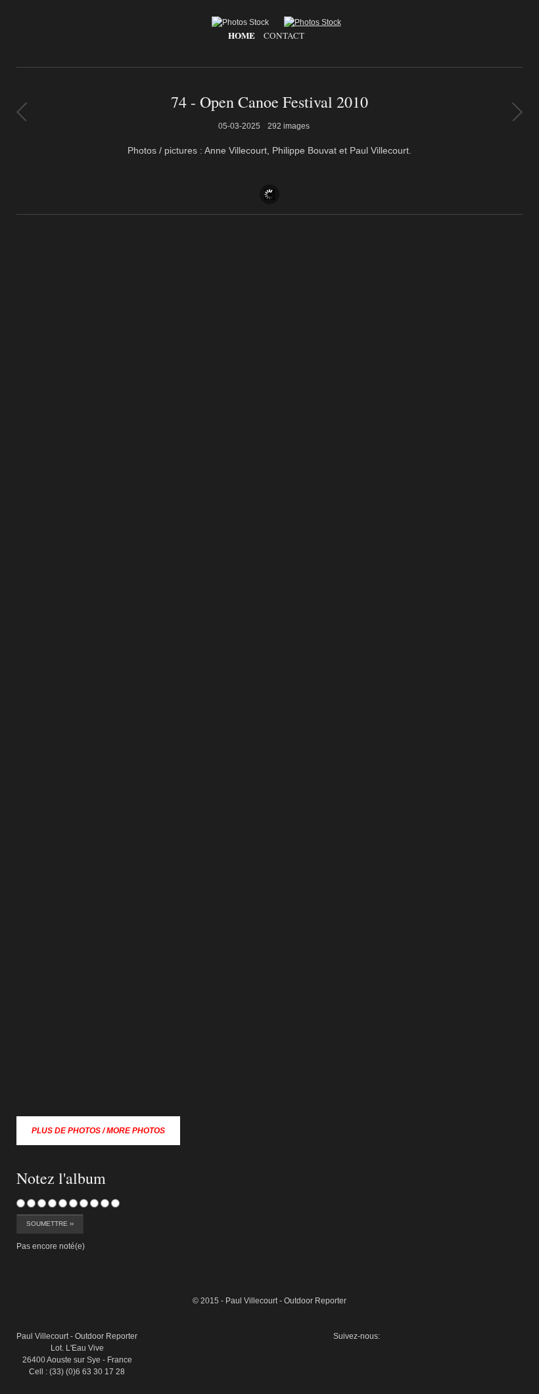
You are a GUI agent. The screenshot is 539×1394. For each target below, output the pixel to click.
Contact (284, 35)
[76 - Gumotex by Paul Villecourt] (21, 111)
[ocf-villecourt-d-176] (492, 1231)
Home (241, 35)
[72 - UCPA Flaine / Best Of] (517, 111)
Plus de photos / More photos (98, 1130)
